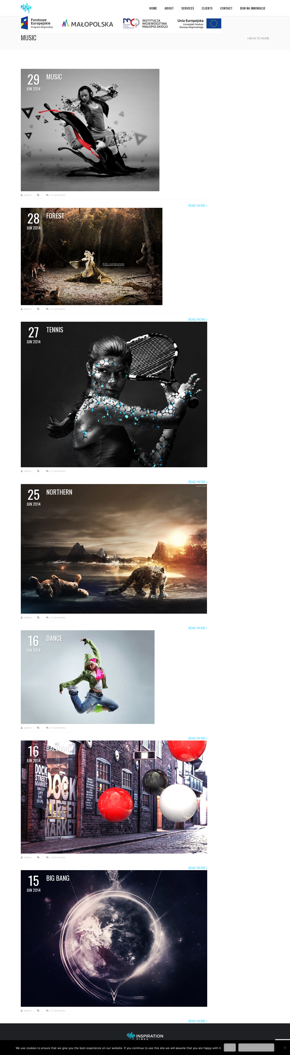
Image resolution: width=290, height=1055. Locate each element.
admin (28, 195)
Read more (197, 205)
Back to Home (258, 38)
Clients (207, 8)
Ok (230, 1047)
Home (153, 8)
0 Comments (57, 195)
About (169, 8)
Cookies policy (256, 1047)
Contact (226, 8)
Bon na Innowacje (252, 8)
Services (187, 8)
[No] (285, 1047)
